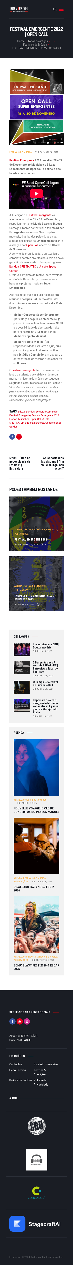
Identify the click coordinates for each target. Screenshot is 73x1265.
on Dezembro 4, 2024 (26, 544)
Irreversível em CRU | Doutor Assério (46, 646)
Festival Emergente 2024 (31, 539)
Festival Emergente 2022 (45, 415)
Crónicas (28, 957)
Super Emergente (34, 422)
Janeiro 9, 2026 (27, 803)
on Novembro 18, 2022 (46, 152)
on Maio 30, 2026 (42, 716)
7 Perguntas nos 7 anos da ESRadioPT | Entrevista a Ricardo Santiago (45, 667)
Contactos (15, 1064)
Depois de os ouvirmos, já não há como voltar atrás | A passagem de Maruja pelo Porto (46, 706)
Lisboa (13, 419)
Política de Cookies (20, 1080)
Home (21, 41)
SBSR (45, 419)
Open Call (32, 245)
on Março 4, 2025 (24, 604)
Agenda (18, 529)
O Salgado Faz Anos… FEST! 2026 (34, 888)
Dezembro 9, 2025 (43, 960)
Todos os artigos (38, 41)
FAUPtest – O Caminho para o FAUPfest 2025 (34, 597)
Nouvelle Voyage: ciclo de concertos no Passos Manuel (36, 810)
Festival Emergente (22, 160)
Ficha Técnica (17, 1070)
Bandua (14, 266)
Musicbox (23, 419)
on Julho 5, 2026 (42, 651)
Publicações (21, 534)
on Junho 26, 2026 (43, 675)
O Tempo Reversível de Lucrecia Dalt (45, 684)
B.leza (21, 411)
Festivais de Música (35, 44)
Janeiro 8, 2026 (42, 881)
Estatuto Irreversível (46, 1064)
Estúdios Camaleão (47, 411)
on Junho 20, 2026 (43, 689)
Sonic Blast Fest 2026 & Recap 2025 (36, 967)
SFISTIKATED (28, 266)
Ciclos (27, 800)
